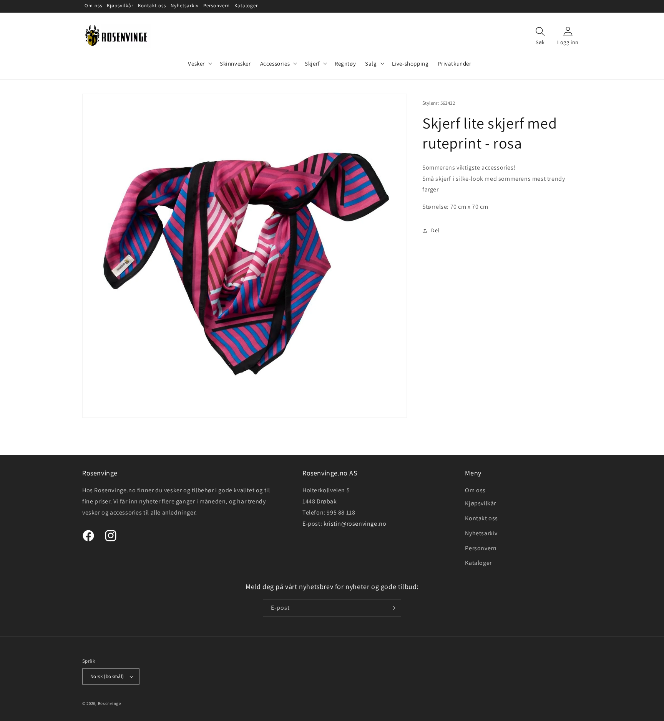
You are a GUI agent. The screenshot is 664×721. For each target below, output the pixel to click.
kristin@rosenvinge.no (355, 524)
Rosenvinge (109, 703)
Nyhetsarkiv (481, 533)
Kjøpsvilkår (480, 503)
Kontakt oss (481, 518)
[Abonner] (392, 608)
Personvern (480, 548)
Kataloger (478, 563)
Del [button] (435, 230)
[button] (199, 63)
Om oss (475, 490)
